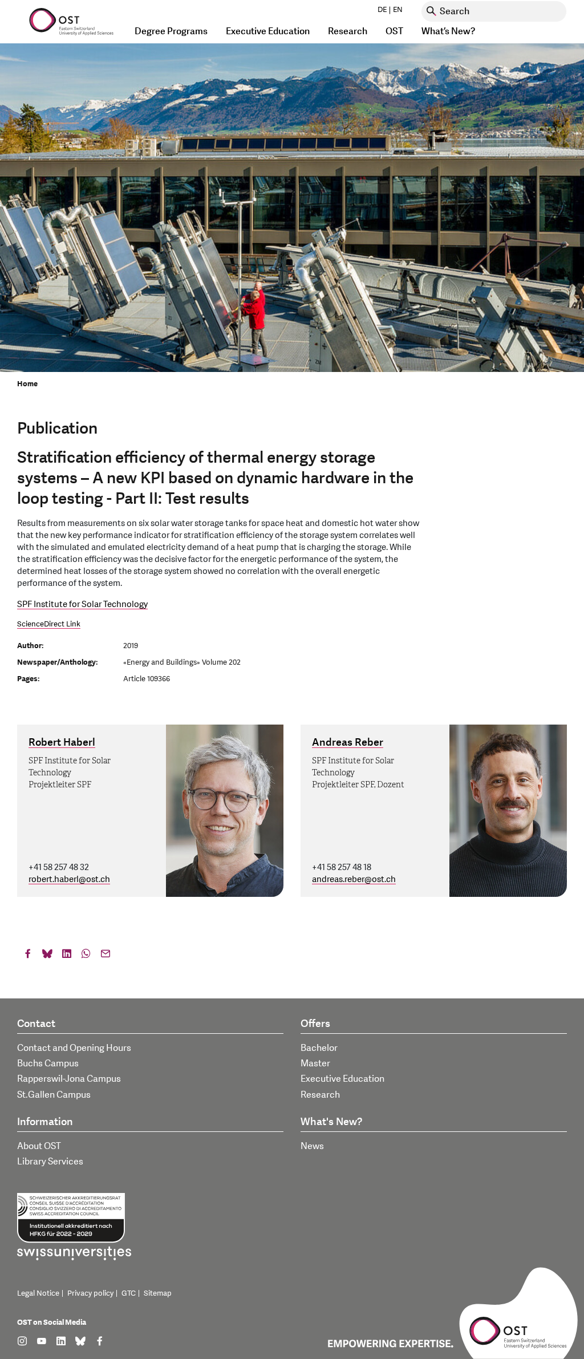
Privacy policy (90, 1293)
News (312, 1146)
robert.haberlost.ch (69, 879)
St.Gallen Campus (54, 1095)
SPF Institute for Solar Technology (82, 604)
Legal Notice (38, 1293)
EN (398, 10)
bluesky (47, 956)
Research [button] (347, 31)
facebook (28, 956)
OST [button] (394, 31)
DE (382, 10)
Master (315, 1063)
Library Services (50, 1161)
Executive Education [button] (268, 31)
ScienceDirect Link (48, 624)
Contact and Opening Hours (74, 1048)
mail (105, 956)
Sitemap (158, 1293)
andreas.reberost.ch (354, 879)
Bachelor (319, 1048)
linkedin (67, 956)
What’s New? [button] (448, 31)
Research (320, 1095)
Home (27, 384)
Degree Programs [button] (171, 31)
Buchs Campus (48, 1063)
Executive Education (342, 1079)
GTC (128, 1293)
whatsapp (86, 956)
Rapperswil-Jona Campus (69, 1079)
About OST (39, 1146)
